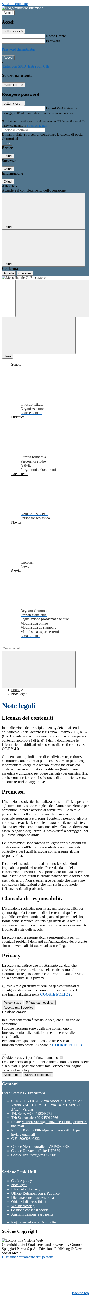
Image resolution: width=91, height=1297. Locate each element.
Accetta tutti (18, 1007)
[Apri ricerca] (52, 298)
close (7, 356)
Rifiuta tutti (40, 1002)
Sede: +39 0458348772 (35, 1113)
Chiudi (8, 156)
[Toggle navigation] (39, 335)
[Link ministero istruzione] (22, 8)
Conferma (25, 273)
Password (53, 41)
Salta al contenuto (15, 4)
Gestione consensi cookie (30, 1210)
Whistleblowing (23, 1206)
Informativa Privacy (25, 1189)
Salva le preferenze (38, 1075)
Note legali (19, 1185)
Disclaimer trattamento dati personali (29, 1257)
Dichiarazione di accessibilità (32, 1197)
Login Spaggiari (37, 125)
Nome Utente (56, 36)
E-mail (51, 108)
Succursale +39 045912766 (38, 1118)
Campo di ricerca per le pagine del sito (30, 644)
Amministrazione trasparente (32, 1214)
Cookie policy (21, 1181)
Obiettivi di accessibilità (28, 1202)
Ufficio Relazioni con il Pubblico (35, 1193)
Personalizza (12, 1002)
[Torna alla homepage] (45, 278)
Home (15, 690)
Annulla (9, 273)
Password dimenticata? (18, 49)
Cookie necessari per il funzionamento (30, 1058)
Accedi (8, 12)
